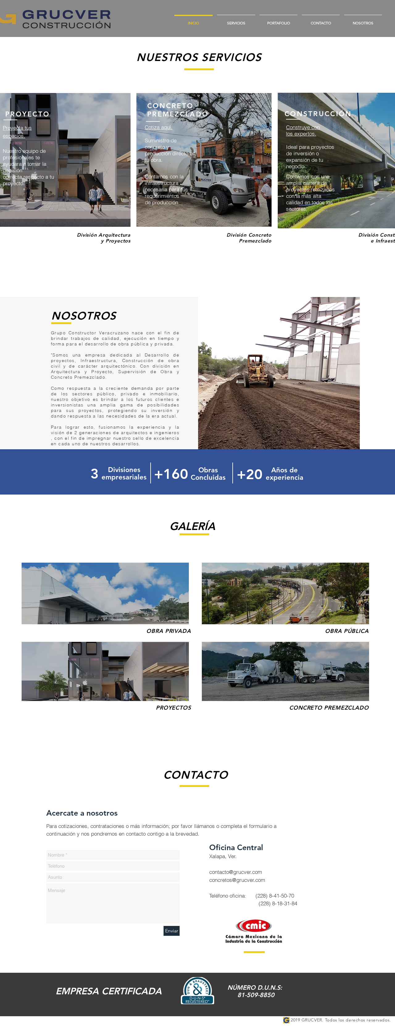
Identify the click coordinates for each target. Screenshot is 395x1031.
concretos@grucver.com (237, 880)
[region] (204, 160)
